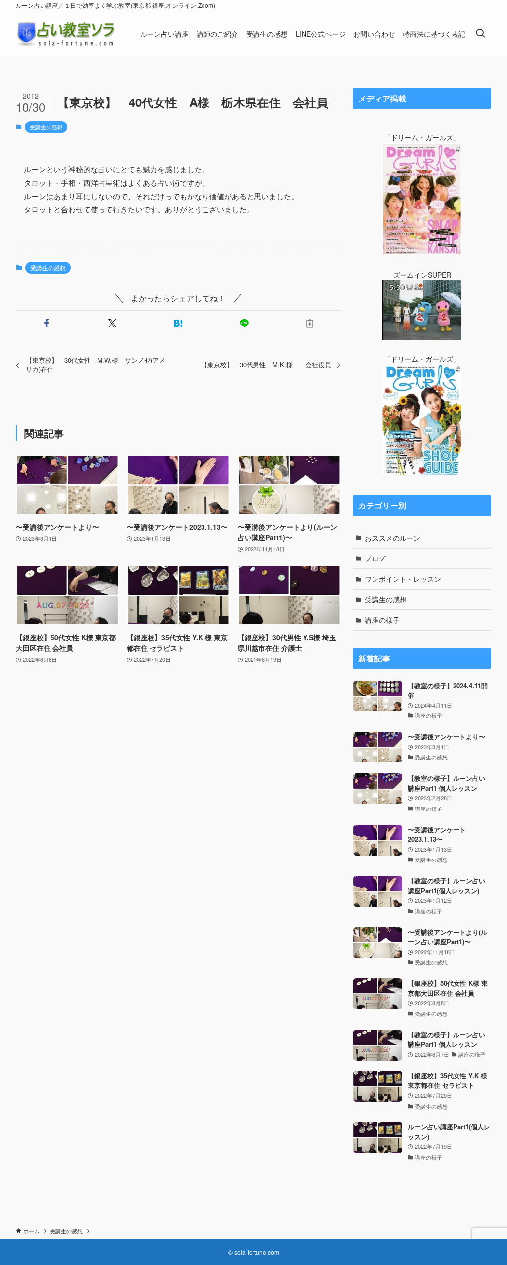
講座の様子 (382, 620)
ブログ (375, 558)
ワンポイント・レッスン (403, 579)
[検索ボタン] (480, 33)
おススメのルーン (392, 538)
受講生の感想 (46, 127)
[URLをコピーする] (310, 323)
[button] (47, 323)
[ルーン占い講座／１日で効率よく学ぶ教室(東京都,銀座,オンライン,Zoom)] (66, 34)
